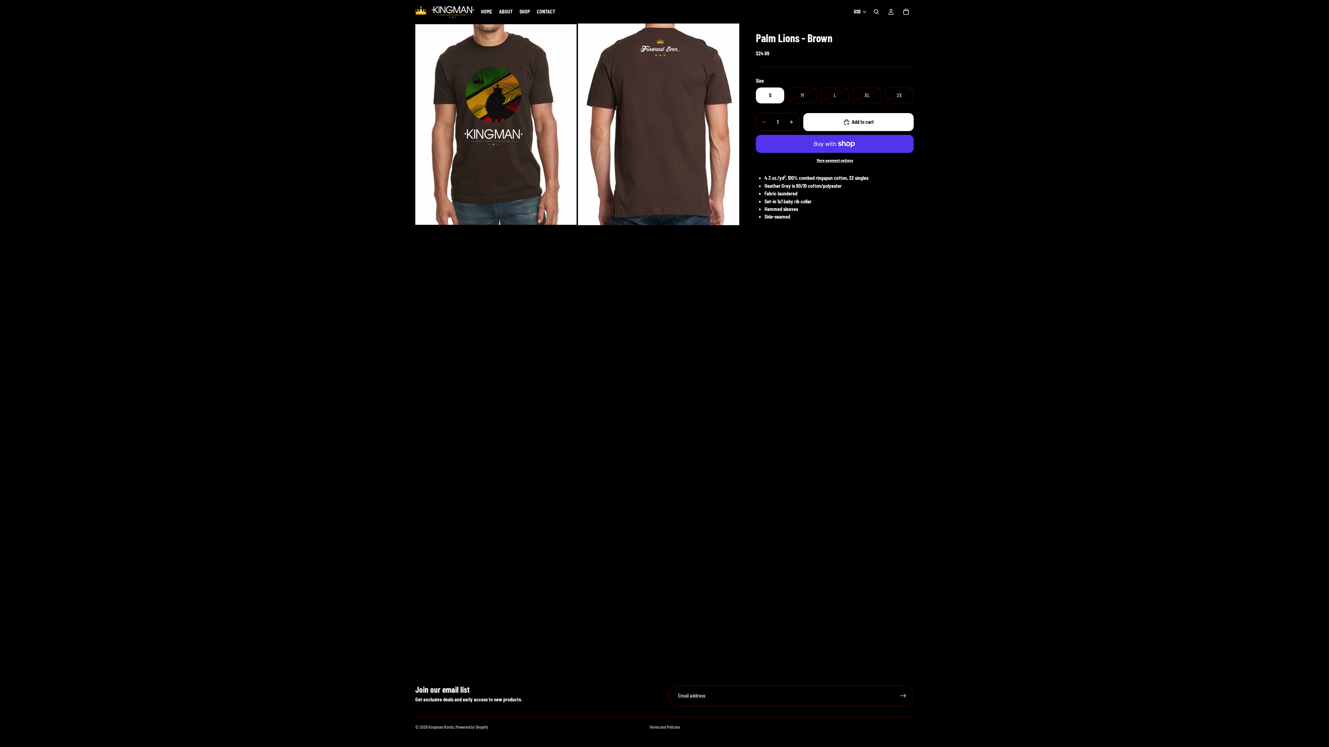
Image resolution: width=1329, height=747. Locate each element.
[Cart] (906, 11)
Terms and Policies (664, 727)
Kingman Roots (441, 727)
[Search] (876, 11)
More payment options (835, 160)
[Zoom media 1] (496, 124)
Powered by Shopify (471, 727)
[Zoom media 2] (658, 124)
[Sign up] (903, 696)
